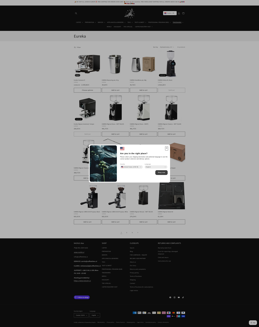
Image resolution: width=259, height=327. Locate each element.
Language (148, 164)
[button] (167, 148)
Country (122, 164)
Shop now (161, 172)
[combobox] (129, 167)
